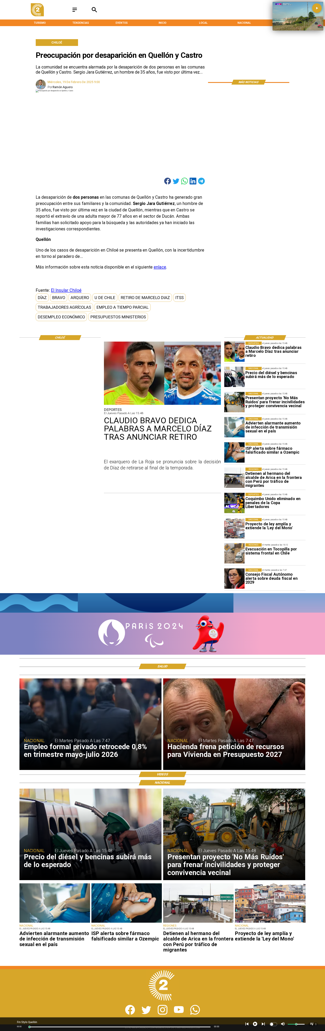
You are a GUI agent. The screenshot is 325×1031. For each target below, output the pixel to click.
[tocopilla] (234, 553)
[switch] (273, 1024)
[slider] (29, 1027)
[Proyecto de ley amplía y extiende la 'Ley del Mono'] (234, 528)
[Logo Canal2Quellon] (37, 15)
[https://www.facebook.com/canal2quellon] (130, 1013)
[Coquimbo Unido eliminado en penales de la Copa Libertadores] (234, 503)
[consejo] (234, 578)
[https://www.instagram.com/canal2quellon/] (162, 1013)
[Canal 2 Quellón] (74, 12)
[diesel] (234, 377)
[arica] (234, 478)
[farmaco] (234, 452)
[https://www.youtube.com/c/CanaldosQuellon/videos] (178, 1013)
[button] (42, 297)
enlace (160, 267)
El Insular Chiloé (66, 290)
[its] (234, 427)
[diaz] (234, 352)
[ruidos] (234, 402)
